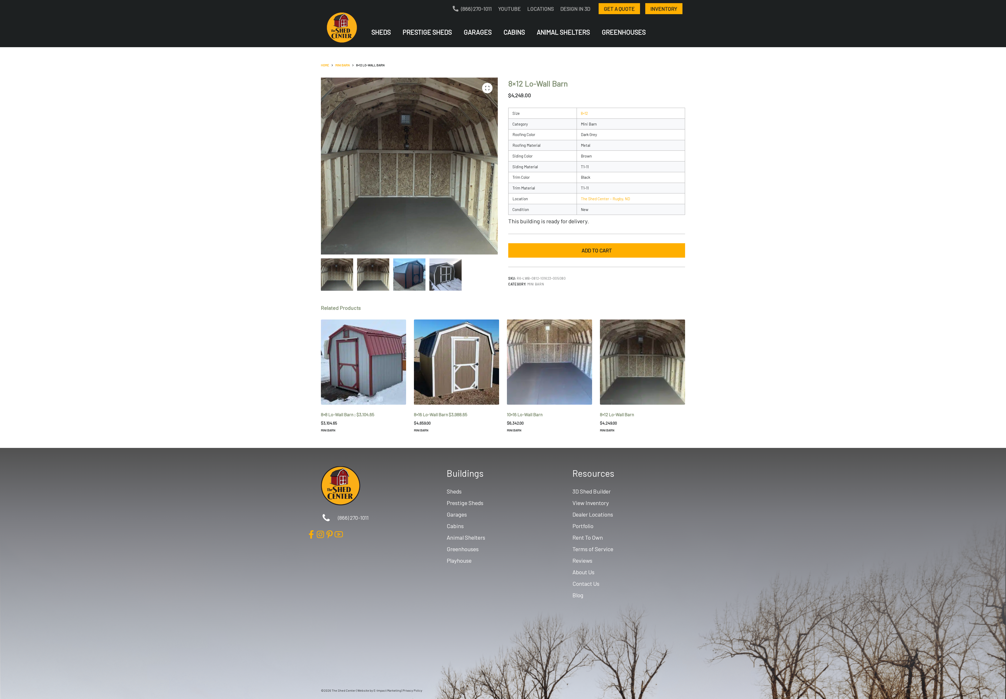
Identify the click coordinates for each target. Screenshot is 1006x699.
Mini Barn (535, 284)
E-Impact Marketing (387, 690)
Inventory (663, 9)
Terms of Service (592, 548)
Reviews (582, 560)
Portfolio (582, 525)
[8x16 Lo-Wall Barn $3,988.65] (456, 362)
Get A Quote (619, 9)
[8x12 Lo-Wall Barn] (642, 362)
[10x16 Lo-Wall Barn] (549, 362)
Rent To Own (587, 537)
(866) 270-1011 (476, 9)
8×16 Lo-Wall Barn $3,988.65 (440, 414)
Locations (540, 9)
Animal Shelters (563, 32)
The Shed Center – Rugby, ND (605, 198)
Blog (577, 595)
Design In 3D (575, 9)
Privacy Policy (412, 690)
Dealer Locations (592, 514)
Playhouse (459, 560)
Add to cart (597, 250)
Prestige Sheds (427, 32)
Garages (478, 32)
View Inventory (590, 502)
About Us (583, 571)
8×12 (584, 113)
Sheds (381, 32)
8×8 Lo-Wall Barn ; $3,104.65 (347, 414)
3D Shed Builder (591, 491)
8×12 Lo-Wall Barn (617, 414)
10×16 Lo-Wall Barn (525, 414)
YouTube (509, 9)
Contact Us (585, 583)
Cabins (514, 32)
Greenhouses (624, 32)
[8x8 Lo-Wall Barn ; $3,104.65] (363, 362)
